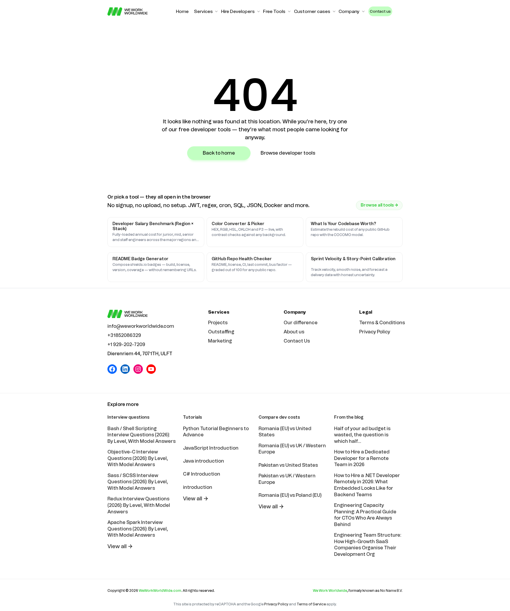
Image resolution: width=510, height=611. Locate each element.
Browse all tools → (379, 205)
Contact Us (297, 341)
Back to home (219, 153)
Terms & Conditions (382, 322)
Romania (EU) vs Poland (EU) (290, 495)
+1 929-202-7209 (126, 344)
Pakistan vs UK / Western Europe (287, 479)
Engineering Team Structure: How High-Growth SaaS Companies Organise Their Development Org (367, 544)
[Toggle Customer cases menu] (334, 11)
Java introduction (203, 461)
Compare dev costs (279, 417)
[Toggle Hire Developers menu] (258, 11)
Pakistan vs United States (288, 465)
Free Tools (274, 11)
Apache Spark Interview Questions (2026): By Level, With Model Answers (137, 529)
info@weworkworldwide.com (140, 326)
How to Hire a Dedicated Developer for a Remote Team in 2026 (362, 458)
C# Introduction (201, 474)
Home (182, 11)
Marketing (220, 341)
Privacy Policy (374, 332)
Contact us (380, 11)
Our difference (301, 322)
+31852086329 (124, 335)
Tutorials (192, 417)
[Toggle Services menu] (216, 11)
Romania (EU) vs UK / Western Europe (292, 449)
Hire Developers (238, 11)
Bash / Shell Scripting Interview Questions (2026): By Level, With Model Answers (141, 435)
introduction (197, 487)
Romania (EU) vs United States (285, 432)
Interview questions (128, 417)
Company (349, 11)
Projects (218, 322)
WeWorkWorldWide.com (160, 591)
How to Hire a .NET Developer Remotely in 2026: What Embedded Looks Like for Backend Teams (367, 485)
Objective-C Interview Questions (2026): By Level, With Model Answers (137, 458)
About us (294, 332)
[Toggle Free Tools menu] (289, 11)
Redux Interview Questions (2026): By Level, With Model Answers (138, 505)
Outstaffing (221, 332)
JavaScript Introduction (210, 448)
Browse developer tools (288, 153)
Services (203, 11)
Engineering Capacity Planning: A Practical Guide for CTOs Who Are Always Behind (365, 514)
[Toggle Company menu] (363, 11)
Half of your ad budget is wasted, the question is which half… (362, 435)
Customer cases (312, 11)
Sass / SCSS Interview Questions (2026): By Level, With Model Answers (137, 482)
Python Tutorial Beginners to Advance (216, 432)
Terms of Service (311, 604)
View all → (120, 546)
